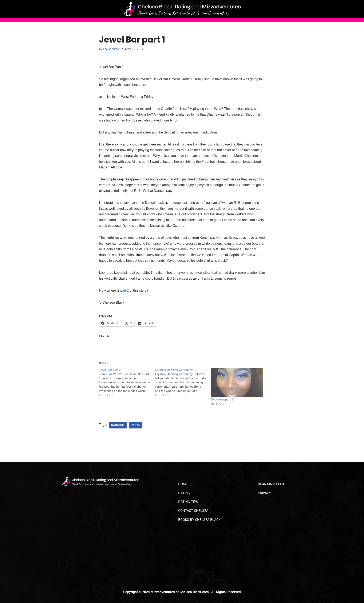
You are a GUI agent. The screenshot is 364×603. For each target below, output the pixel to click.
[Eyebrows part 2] (237, 382)
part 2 (124, 290)
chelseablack (111, 49)
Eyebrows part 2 (222, 399)
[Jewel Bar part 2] (127, 382)
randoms (117, 425)
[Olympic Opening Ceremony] (183, 382)
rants (135, 425)
